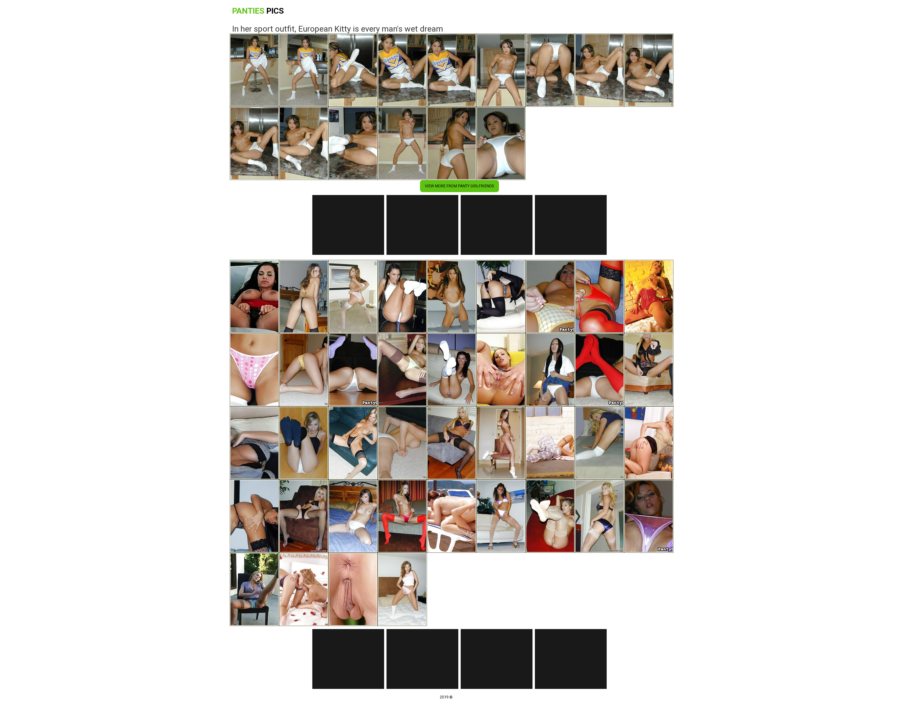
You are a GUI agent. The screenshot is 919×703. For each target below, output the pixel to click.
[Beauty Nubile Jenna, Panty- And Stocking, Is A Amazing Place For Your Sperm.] (402, 369)
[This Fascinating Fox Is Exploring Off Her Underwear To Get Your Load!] (550, 516)
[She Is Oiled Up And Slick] (501, 369)
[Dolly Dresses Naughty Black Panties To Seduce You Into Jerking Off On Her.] (303, 296)
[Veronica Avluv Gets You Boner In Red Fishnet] (402, 443)
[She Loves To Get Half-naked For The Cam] (451, 443)
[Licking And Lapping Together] (451, 516)
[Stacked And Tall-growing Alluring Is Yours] (550, 443)
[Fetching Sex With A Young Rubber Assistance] (353, 589)
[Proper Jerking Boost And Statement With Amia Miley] (550, 369)
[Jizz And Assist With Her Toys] (648, 296)
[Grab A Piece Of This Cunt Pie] (648, 443)
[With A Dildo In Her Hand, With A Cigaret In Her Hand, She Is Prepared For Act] (254, 589)
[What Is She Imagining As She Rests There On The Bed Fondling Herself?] (254, 443)
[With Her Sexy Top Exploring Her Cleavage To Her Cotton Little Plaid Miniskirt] (648, 369)
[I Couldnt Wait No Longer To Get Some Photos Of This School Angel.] (550, 296)
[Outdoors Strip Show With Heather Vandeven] (599, 443)
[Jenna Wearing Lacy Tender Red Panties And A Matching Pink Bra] (353, 296)
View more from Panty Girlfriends (459, 186)
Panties (258, 11)
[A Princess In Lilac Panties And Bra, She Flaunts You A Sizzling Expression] (501, 516)
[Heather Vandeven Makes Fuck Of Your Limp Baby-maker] (599, 516)
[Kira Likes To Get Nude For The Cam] (353, 369)
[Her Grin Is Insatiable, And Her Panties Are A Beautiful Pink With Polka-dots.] (254, 369)
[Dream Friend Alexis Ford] (303, 516)
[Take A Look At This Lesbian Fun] (303, 589)
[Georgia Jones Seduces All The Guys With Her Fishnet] (303, 369)
